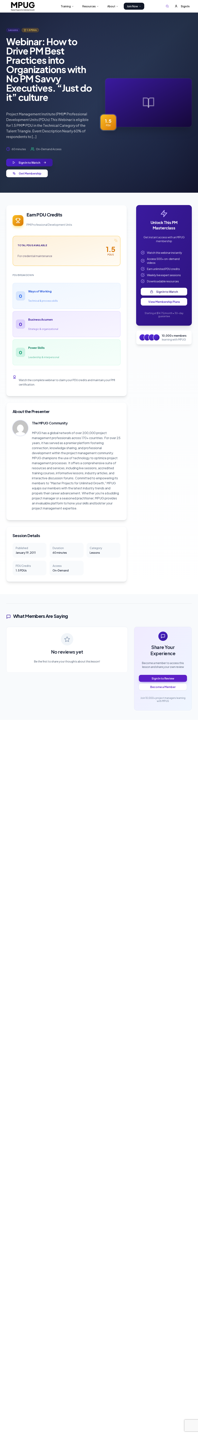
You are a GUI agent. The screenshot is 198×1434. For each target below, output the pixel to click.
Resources (89, 6)
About (111, 6)
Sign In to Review (163, 678)
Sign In (185, 6)
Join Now (132, 6)
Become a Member (163, 687)
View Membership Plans (164, 301)
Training (66, 6)
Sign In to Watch (167, 291)
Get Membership (30, 173)
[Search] (167, 6)
